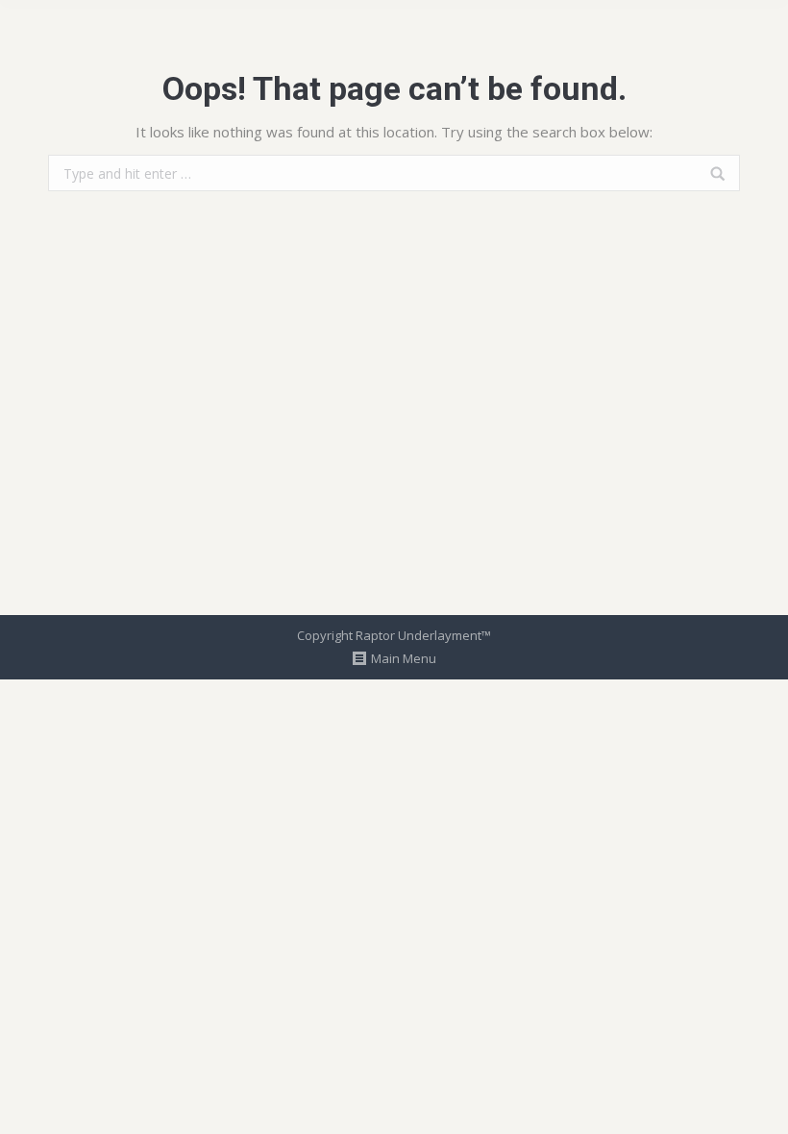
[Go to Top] (757, 1103)
